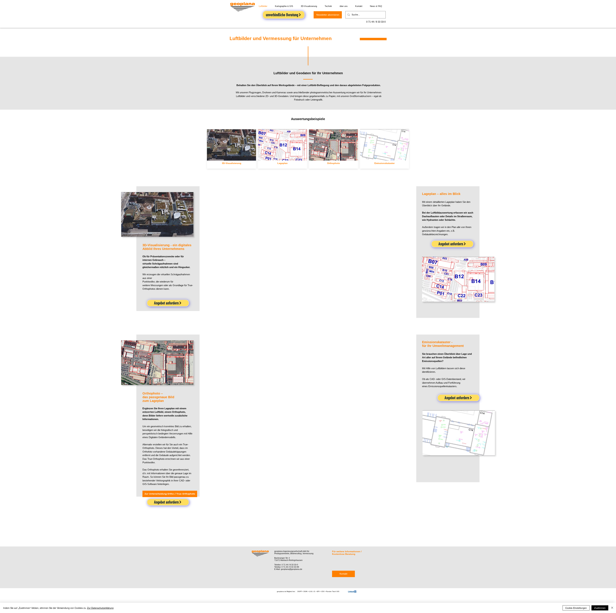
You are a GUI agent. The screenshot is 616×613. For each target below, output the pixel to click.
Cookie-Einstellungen (576, 607)
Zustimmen (600, 607)
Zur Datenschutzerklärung (100, 607)
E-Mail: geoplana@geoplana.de (288, 569)
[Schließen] (612, 607)
